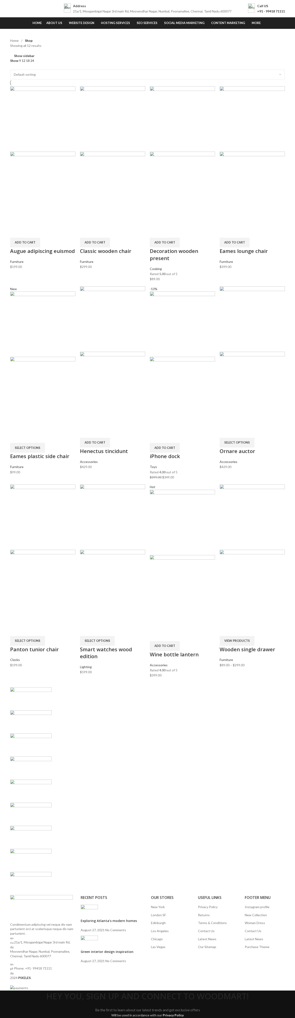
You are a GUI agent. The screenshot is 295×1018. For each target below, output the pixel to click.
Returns (204, 915)
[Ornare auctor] (252, 319)
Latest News (207, 939)
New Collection (256, 915)
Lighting (86, 667)
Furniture (17, 262)
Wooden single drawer (247, 649)
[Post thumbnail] (89, 911)
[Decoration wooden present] (182, 118)
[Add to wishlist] (40, 232)
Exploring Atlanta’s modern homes (109, 921)
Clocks (15, 660)
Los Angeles (160, 931)
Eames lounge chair (244, 250)
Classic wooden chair (105, 250)
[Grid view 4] (27, 66)
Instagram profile (257, 907)
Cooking (156, 269)
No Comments (115, 930)
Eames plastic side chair (39, 456)
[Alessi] (147, 791)
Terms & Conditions (212, 923)
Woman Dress (255, 923)
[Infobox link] (147, 8)
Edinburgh (158, 923)
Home (14, 40)
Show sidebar (24, 56)
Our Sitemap (207, 947)
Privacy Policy (208, 907)
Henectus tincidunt (104, 450)
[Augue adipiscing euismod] (42, 118)
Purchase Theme (257, 947)
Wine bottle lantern (174, 654)
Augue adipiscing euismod (42, 250)
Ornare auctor (237, 450)
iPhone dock (165, 456)
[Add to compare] (16, 232)
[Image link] (41, 908)
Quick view (28, 232)
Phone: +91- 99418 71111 (33, 968)
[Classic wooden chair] (112, 118)
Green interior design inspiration (107, 951)
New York (158, 907)
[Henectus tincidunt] (112, 319)
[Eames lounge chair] (252, 118)
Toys (153, 467)
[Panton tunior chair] (42, 517)
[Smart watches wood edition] (112, 517)
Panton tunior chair (34, 649)
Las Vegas (158, 947)
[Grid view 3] (20, 66)
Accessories (89, 462)
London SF (158, 915)
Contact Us (206, 931)
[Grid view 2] (12, 66)
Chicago (157, 939)
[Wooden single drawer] (252, 517)
